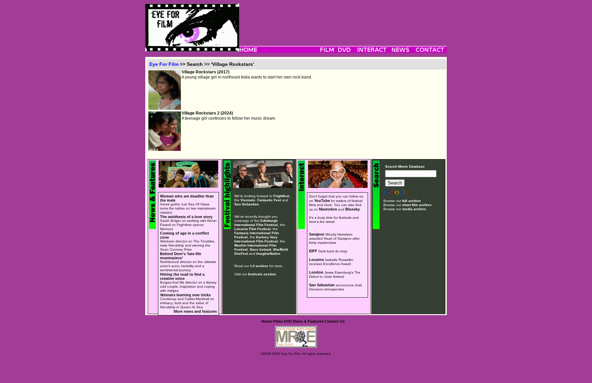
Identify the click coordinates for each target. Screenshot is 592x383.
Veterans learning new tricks (185, 295)
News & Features (308, 321)
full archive (411, 201)
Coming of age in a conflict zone (184, 235)
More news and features (195, 311)
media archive (414, 209)
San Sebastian (246, 204)
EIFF (313, 251)
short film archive (417, 205)
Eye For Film (163, 64)
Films (278, 321)
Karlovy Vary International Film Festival (256, 239)
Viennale (248, 200)
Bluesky (352, 209)
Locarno (316, 260)
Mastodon (328, 209)
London (316, 272)
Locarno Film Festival (252, 229)
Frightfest (281, 196)
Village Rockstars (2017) (206, 72)
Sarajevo (316, 234)
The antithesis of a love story (186, 217)
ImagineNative (268, 253)
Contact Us (334, 321)
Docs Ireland (260, 249)
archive (262, 266)
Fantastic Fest (269, 200)
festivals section (262, 274)
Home (266, 321)
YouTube (322, 201)
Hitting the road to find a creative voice (182, 276)
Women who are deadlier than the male (187, 198)
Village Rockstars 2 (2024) (207, 113)
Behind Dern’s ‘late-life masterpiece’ (180, 256)
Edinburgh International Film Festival (256, 223)
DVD (288, 321)
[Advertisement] (343, 18)
